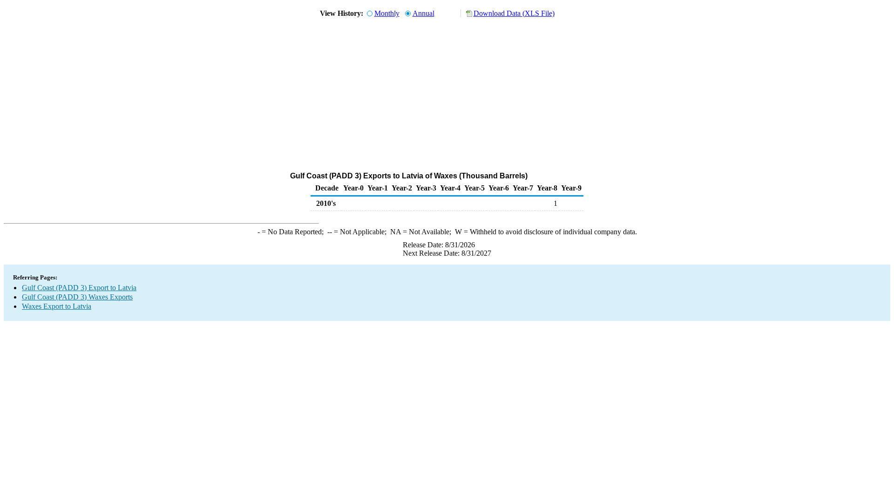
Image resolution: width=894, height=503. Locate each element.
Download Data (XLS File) (514, 13)
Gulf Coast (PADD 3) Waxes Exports (77, 297)
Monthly (387, 13)
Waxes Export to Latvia (56, 306)
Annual (423, 13)
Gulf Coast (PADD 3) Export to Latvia (79, 288)
